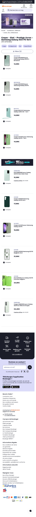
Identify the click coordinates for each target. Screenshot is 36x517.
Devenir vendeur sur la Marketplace (13, 483)
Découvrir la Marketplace (10, 481)
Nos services (6, 427)
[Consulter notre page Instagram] (28, 372)
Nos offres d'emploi (8, 475)
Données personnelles (9, 450)
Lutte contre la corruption (10, 460)
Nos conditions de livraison (10, 402)
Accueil (3, 30)
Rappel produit (7, 467)
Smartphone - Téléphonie (13, 30)
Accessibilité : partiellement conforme (14, 462)
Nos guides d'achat (8, 404)
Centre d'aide (7, 406)
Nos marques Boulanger (10, 429)
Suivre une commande (9, 400)
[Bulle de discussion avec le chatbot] (30, 511)
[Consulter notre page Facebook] (22, 372)
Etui (20, 46)
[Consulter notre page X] (25, 372)
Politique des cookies (9, 454)
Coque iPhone (27, 46)
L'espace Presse (7, 425)
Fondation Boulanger (9, 435)
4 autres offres (18, 180)
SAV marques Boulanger (10, 431)
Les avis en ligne (7, 458)
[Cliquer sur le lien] (17, 21)
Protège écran (12, 46)
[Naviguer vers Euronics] (17, 486)
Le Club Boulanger (8, 433)
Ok (30, 367)
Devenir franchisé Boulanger (11, 477)
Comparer (8, 68)
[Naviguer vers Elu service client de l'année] (17, 490)
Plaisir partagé (7, 423)
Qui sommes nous (8, 421)
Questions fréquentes (9, 398)
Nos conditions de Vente (10, 445)
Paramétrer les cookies (9, 452)
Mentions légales (7, 449)
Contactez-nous (7, 396)
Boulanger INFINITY (8, 439)
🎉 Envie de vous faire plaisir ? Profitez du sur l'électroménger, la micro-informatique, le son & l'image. (17, 2)
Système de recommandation (12, 456)
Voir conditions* (17, 354)
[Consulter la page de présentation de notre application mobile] (7, 387)
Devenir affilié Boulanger (10, 479)
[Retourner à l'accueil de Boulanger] (7, 6)
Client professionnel (8, 437)
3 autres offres (18, 312)
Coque (4, 46)
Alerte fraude (6, 469)
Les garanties (6, 447)
